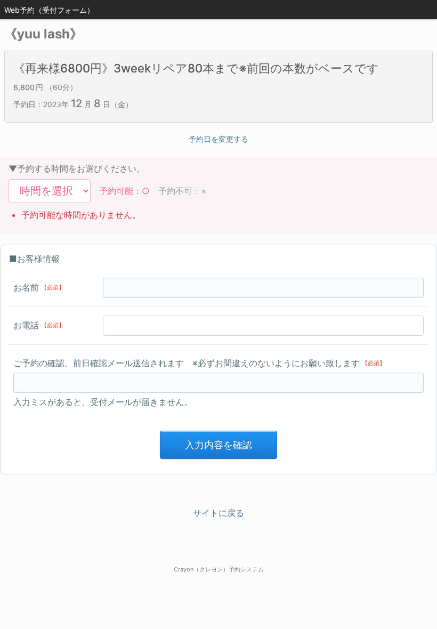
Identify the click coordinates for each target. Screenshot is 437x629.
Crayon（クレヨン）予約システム (219, 569)
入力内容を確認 (218, 444)
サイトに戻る (218, 512)
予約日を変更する (218, 138)
